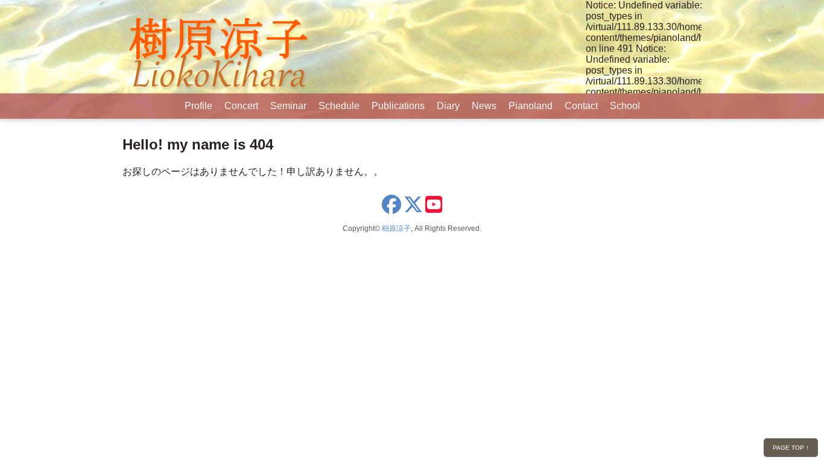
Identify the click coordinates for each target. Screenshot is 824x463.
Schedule (339, 106)
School (625, 106)
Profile (198, 106)
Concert (241, 106)
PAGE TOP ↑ (791, 447)
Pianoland (531, 106)
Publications (398, 106)
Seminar (288, 106)
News (484, 106)
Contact (581, 106)
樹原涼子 (396, 228)
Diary (448, 106)
